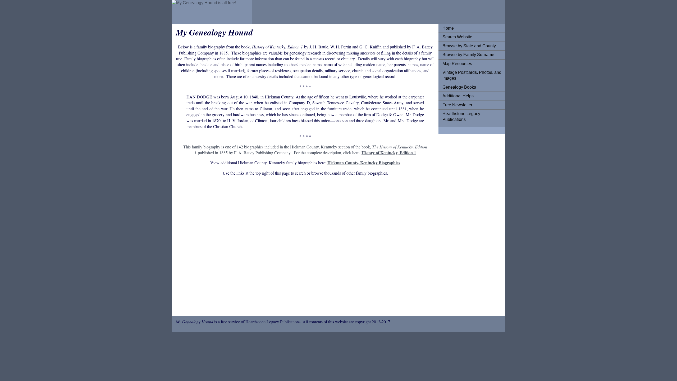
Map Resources (457, 63)
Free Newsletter (457, 105)
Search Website (457, 37)
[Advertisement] (305, 247)
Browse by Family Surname (468, 54)
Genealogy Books (459, 87)
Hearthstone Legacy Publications (461, 116)
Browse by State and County (469, 46)
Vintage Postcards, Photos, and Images (471, 75)
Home (448, 28)
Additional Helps (458, 96)
